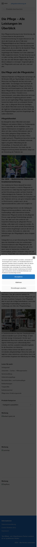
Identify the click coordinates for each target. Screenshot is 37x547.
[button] (34, 258)
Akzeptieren (18, 277)
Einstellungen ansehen (18, 288)
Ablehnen (18, 282)
